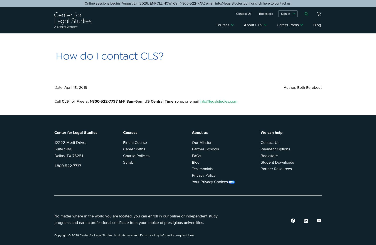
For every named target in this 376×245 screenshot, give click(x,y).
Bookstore (269, 155)
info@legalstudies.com (218, 101)
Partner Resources (276, 168)
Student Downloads (277, 162)
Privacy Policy (204, 175)
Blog (317, 25)
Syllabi (128, 162)
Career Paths (288, 25)
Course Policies (136, 155)
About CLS (253, 25)
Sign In (285, 14)
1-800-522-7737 (67, 165)
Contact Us (270, 142)
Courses (222, 25)
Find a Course (135, 142)
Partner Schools (205, 149)
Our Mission (202, 142)
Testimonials (202, 168)
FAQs (196, 155)
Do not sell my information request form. (167, 235)
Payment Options (275, 149)
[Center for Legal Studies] (74, 20)
